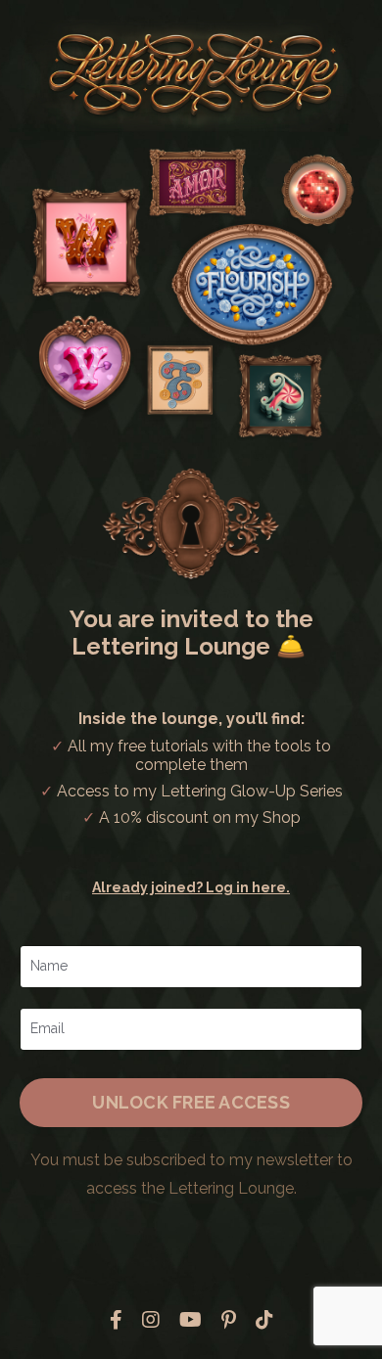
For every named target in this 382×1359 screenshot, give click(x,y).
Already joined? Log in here (189, 887)
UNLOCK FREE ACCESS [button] (191, 1102)
